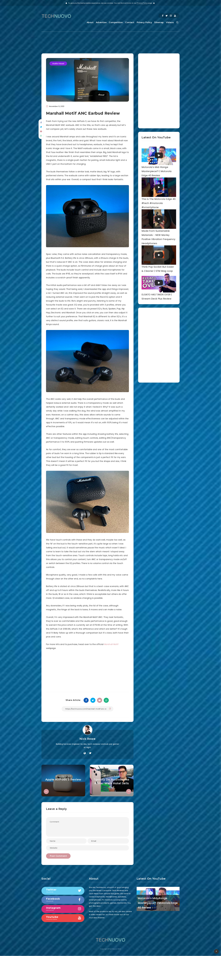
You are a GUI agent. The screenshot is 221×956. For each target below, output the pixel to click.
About (90, 22)
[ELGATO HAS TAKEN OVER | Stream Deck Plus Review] (159, 282)
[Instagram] (171, 15)
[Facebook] (162, 15)
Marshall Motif (111, 644)
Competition (116, 22)
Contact (129, 22)
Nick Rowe (87, 738)
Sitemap (159, 22)
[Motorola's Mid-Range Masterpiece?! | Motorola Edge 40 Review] (159, 155)
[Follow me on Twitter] (90, 753)
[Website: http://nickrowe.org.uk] (85, 753)
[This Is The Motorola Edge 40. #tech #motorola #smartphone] (159, 187)
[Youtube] (175, 15)
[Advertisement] (110, 40)
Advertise (101, 22)
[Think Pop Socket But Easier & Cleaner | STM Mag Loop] (159, 255)
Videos (170, 22)
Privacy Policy (142, 3)
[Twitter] (167, 15)
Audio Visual (58, 63)
